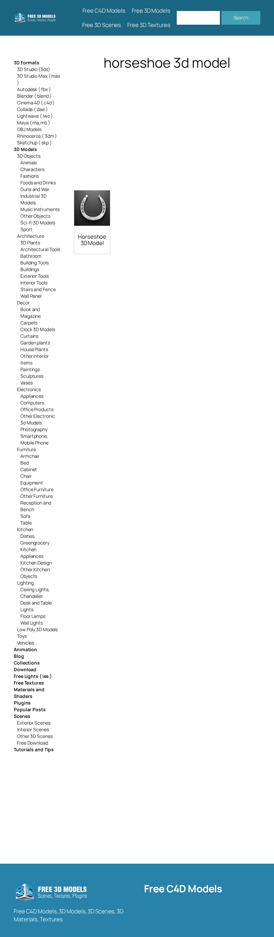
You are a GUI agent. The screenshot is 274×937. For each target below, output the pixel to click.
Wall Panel (30, 296)
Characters (32, 169)
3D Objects (28, 156)
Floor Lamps (32, 616)
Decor (23, 302)
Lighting (25, 583)
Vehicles (25, 643)
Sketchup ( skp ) (34, 142)
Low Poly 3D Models (37, 629)
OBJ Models (29, 129)
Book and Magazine (30, 312)
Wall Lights (31, 623)
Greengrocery (34, 543)
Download (25, 669)
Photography (33, 429)
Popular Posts (30, 709)
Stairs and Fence (37, 289)
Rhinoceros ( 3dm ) (37, 136)
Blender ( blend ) (34, 96)
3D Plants (30, 242)
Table (26, 523)
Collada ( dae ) (32, 109)
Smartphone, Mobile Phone (34, 439)
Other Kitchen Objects (35, 572)
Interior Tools (33, 282)
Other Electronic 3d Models (37, 419)
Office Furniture (36, 489)
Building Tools (34, 262)
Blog (19, 656)
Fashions (29, 176)
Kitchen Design (36, 563)
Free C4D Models (183, 888)
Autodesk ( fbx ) (33, 89)
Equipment (31, 483)
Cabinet (28, 469)
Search (241, 17)
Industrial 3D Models (33, 199)
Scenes (22, 716)
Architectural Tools (40, 249)
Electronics (29, 389)
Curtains (29, 336)
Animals (28, 162)
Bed (24, 462)
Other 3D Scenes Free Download (35, 739)
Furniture (26, 449)
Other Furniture (36, 496)
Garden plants (35, 342)
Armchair (29, 456)
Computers (32, 402)
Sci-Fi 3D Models (37, 222)
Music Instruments (39, 209)
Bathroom (30, 256)
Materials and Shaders (29, 692)
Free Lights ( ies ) (33, 676)
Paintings (30, 369)
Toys (22, 636)
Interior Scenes (33, 729)
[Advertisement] (167, 123)
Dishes (27, 536)
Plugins (22, 703)
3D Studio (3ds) (33, 69)
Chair (26, 476)
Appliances (31, 396)
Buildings (29, 269)
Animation (25, 649)
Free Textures (29, 683)
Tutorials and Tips (34, 749)
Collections (27, 663)
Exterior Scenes (33, 723)
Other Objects (35, 216)
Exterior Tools (34, 276)
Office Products (36, 409)
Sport (26, 229)
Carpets (28, 322)
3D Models (25, 149)
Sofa (25, 516)
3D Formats (26, 62)
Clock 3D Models (37, 329)
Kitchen (25, 529)
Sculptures (31, 376)
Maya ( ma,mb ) (33, 122)
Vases (26, 382)
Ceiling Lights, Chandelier (35, 592)
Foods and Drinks (37, 182)
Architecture (30, 236)
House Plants (34, 349)
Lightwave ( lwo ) (35, 116)
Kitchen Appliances (31, 552)
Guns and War (34, 189)
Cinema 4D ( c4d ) (35, 102)
